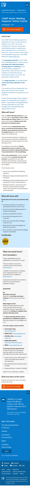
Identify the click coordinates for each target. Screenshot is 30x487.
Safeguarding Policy (6, 471)
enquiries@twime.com (19, 333)
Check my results (6, 447)
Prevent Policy (15, 469)
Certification (5, 444)
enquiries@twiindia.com (15, 345)
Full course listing (7, 437)
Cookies (8, 469)
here (4, 300)
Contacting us (6, 427)
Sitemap (22, 473)
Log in (6, 451)
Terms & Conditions (6, 473)
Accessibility (15, 473)
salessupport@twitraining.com (13, 342)
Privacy (3, 469)
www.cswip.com (14, 56)
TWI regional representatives (10, 425)
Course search (6, 434)
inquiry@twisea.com (10, 331)
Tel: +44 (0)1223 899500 (10, 456)
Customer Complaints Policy (19, 471)
